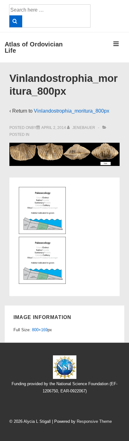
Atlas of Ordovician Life (34, 47)
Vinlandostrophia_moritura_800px (71, 111)
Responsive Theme (94, 421)
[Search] (15, 21)
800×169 (40, 329)
